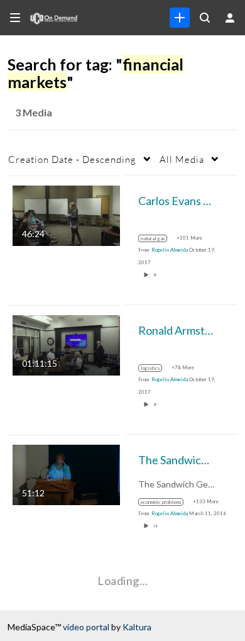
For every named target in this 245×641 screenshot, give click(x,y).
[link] (180, 18)
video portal (86, 626)
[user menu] (230, 18)
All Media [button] (182, 159)
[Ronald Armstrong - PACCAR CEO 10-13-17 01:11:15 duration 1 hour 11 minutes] (66, 343)
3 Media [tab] (33, 112)
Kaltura (136, 626)
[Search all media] (205, 18)
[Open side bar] (15, 18)
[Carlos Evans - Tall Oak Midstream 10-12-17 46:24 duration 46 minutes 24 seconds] (66, 214)
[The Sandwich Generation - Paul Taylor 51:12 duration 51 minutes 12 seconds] (66, 473)
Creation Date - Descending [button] (72, 159)
